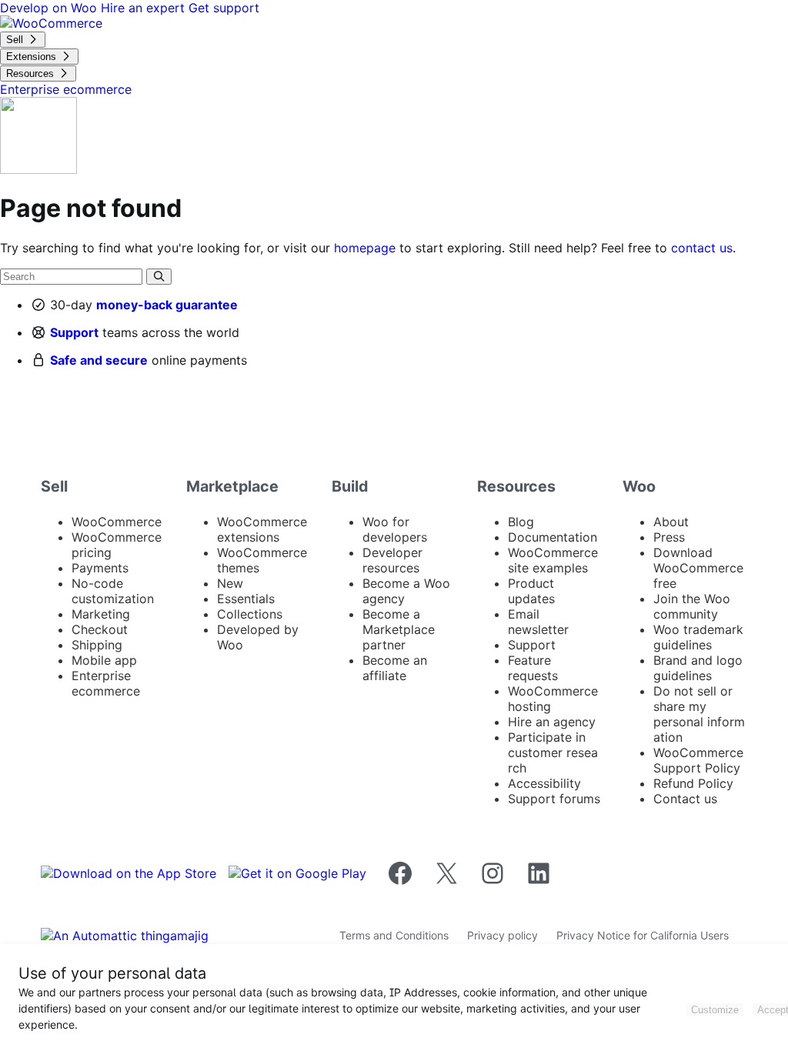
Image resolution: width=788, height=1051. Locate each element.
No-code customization (113, 591)
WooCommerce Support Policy (698, 760)
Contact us (685, 798)
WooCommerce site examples (553, 560)
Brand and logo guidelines (698, 667)
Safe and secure (99, 360)
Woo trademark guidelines (698, 637)
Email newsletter (538, 621)
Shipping (97, 644)
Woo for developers (394, 529)
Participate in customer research (553, 752)
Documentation (552, 537)
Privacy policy (502, 935)
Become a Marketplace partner (398, 629)
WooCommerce (117, 521)
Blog (521, 521)
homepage (365, 247)
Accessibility (544, 783)
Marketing (101, 614)
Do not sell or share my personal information (699, 714)
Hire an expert (145, 7)
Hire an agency (552, 721)
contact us (702, 247)
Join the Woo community (691, 606)
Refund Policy (693, 783)
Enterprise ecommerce (106, 683)
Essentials (246, 598)
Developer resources (392, 560)
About (671, 521)
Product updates (531, 591)
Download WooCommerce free (698, 568)
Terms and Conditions (394, 935)
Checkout (100, 629)
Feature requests (533, 667)
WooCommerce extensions (262, 529)
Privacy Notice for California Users (642, 935)
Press (669, 537)
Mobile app (104, 660)
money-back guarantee (167, 304)
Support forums (554, 798)
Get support (224, 7)
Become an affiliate (394, 667)
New (230, 583)
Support (74, 332)
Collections (249, 614)
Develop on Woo (50, 7)
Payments (100, 568)
